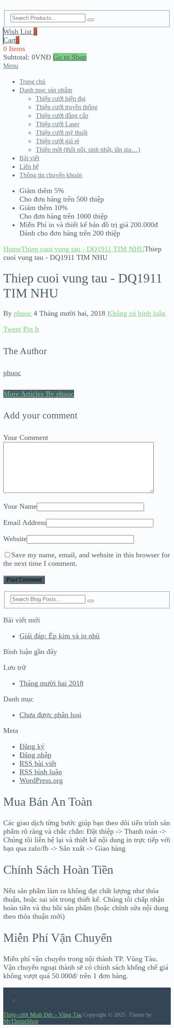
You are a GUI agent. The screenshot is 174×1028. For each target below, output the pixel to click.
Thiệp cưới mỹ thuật (61, 132)
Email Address (24, 522)
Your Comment (25, 437)
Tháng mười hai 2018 (51, 683)
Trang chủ (32, 81)
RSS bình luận (40, 772)
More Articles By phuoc (38, 394)
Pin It (31, 329)
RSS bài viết (37, 763)
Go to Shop (70, 57)
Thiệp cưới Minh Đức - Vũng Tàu (42, 1015)
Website (15, 539)
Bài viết (29, 158)
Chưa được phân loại (50, 715)
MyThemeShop (20, 1021)
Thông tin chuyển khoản (50, 175)
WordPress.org (41, 780)
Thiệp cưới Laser (57, 124)
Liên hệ (29, 166)
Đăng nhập (35, 755)
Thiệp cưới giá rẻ (57, 141)
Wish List (20, 32)
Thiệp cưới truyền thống (67, 107)
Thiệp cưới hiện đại (60, 98)
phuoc (23, 313)
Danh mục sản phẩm (45, 90)
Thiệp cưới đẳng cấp (62, 115)
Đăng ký (32, 746)
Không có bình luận (136, 313)
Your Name (20, 506)
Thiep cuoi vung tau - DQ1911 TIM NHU (82, 249)
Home (12, 249)
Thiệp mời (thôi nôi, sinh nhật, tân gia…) (88, 149)
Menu (10, 65)
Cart (11, 40)
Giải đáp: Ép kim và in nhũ (59, 636)
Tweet (12, 329)
